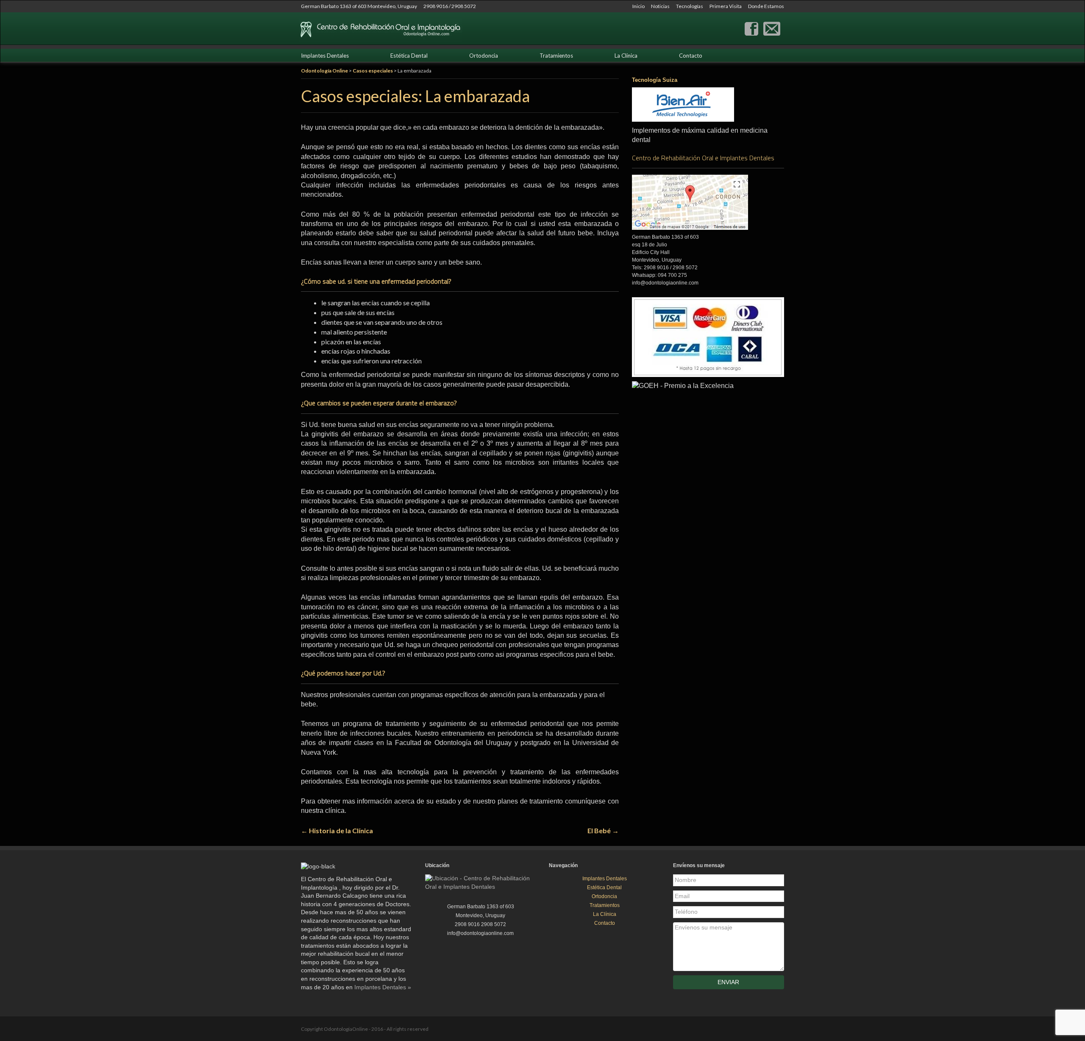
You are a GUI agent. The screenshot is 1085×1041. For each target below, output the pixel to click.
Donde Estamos (766, 6)
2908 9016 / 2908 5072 (449, 6)
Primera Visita (725, 6)
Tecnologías (689, 6)
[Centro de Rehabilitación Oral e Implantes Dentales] (751, 28)
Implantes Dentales (325, 55)
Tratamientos (556, 55)
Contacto (690, 55)
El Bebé (603, 830)
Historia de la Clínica (337, 830)
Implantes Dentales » (382, 987)
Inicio (638, 6)
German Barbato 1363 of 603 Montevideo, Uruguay (359, 6)
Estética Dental (409, 55)
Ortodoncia (483, 55)
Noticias (660, 6)
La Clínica (626, 55)
